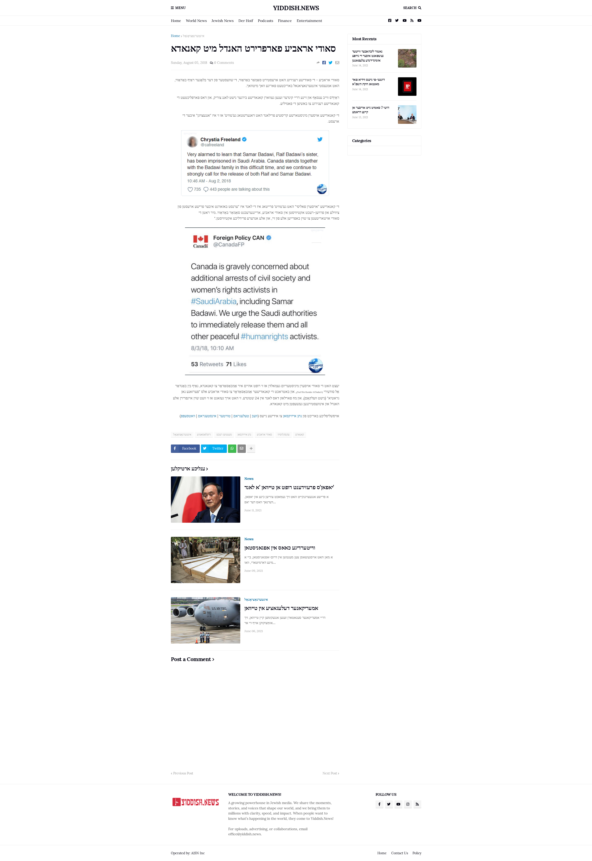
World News (196, 20)
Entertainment (309, 20)
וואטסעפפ (188, 415)
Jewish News (223, 20)
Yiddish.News (296, 8)
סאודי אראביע (264, 434)
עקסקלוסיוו (284, 434)
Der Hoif (245, 20)
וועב (255, 415)
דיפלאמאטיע (204, 434)
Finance (285, 20)
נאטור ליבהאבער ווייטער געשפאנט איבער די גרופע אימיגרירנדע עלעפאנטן (368, 55)
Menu (180, 8)
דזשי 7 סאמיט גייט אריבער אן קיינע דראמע (370, 109)
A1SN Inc (198, 853)
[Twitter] (331, 63)
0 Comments (224, 63)
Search (409, 8)
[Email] (337, 63)
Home (176, 20)
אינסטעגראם (207, 415)
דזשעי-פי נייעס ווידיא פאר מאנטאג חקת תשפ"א (368, 81)
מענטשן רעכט (224, 434)
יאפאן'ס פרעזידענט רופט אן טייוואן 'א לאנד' (289, 487)
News (248, 478)
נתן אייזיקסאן (292, 415)
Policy (417, 853)
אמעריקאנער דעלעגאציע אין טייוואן (281, 608)
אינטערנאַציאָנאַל (193, 36)
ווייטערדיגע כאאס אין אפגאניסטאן (279, 547)
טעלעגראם (241, 415)
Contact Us (399, 853)
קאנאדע (299, 434)
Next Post (330, 773)
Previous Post (183, 773)
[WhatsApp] (232, 448)
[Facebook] (324, 63)
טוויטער (225, 415)
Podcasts (265, 20)
